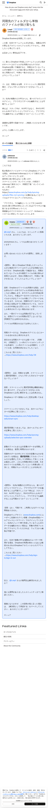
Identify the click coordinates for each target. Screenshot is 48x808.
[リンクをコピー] (39, 35)
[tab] (7, 143)
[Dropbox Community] (11, 2)
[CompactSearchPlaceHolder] (41, 2)
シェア (5, 136)
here (20, 10)
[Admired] (34, 222)
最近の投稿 (7, 636)
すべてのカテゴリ (10, 632)
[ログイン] (45, 2)
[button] (4, 30)
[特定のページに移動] (44, 150)
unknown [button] (11, 156)
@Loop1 (7, 232)
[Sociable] (30, 222)
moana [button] (12, 222)
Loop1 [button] (10, 29)
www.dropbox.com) (32, 515)
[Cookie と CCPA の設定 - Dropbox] (24, 797)
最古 (10, 150)
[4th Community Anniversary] (32, 29)
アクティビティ (9, 641)
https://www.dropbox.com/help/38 (21, 355)
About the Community (12, 646)
